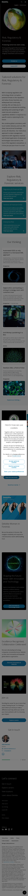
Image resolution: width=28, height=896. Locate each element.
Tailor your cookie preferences (14, 471)
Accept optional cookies (14, 461)
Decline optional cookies (14, 466)
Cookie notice (17, 456)
